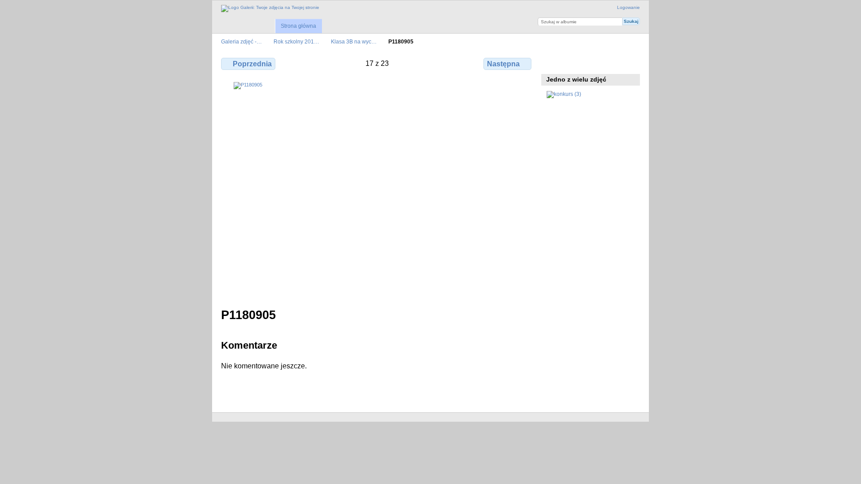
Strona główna (298, 26)
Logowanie (628, 7)
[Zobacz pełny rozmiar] (377, 189)
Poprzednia (252, 64)
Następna (503, 64)
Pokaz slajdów (590, 62)
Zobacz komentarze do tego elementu (570, 62)
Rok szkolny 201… (296, 41)
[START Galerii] (270, 8)
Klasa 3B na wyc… (354, 41)
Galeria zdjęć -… (241, 41)
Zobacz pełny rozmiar (551, 62)
